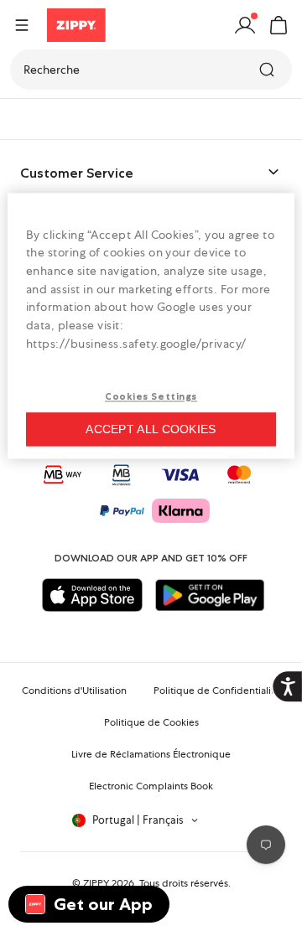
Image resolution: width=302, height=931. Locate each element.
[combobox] (151, 69)
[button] (278, 25)
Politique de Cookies (151, 722)
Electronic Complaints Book (151, 786)
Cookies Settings (151, 397)
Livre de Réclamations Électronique (151, 754)
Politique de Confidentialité (217, 690)
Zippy (26, 119)
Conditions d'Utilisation (74, 690)
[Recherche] (268, 69)
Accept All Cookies (151, 429)
